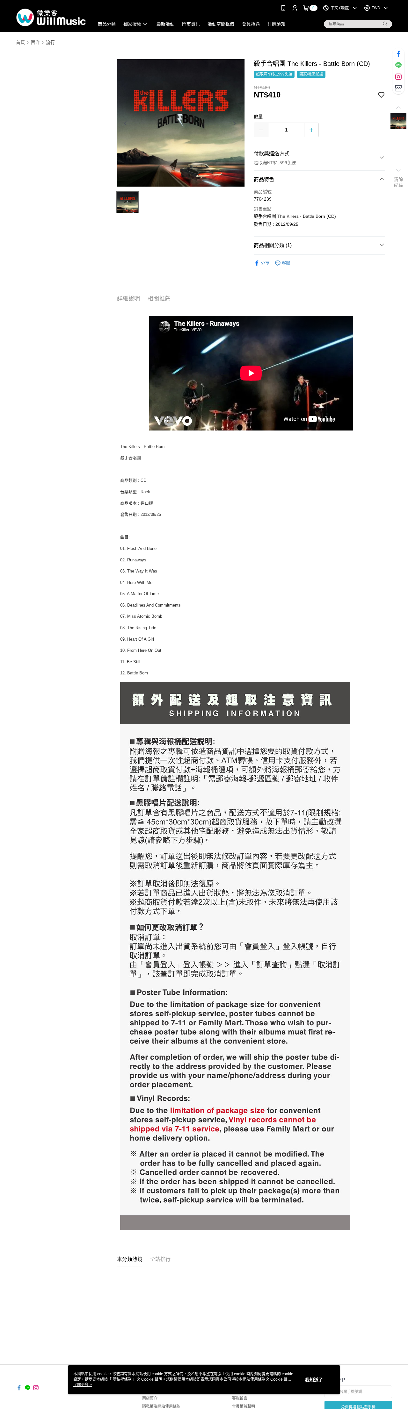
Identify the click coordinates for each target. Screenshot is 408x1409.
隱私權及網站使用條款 (161, 1406)
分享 (265, 263)
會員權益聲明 (243, 1406)
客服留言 (239, 1398)
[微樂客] (51, 16)
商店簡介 (149, 1398)
